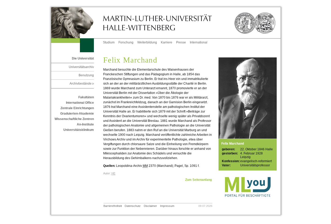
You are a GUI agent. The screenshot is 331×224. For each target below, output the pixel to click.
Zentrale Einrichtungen (77, 108)
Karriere (166, 42)
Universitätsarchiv (81, 67)
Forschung (125, 42)
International (198, 42)
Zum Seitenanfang (198, 180)
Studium (109, 42)
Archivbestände (82, 83)
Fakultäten (86, 97)
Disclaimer (150, 205)
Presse (181, 42)
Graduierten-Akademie (77, 113)
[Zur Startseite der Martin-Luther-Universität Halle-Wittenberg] (77, 22)
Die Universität (83, 58)
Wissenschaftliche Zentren (74, 119)
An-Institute (85, 124)
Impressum (167, 205)
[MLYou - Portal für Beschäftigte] (248, 202)
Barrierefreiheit (112, 205)
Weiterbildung (147, 42)
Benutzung (86, 75)
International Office (80, 102)
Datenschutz (133, 205)
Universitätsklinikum (78, 130)
